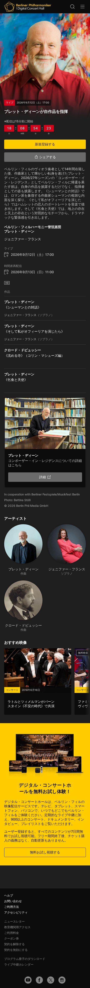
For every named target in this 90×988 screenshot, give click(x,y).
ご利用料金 (11, 932)
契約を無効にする (16, 949)
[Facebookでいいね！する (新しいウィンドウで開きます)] (39, 980)
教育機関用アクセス (17, 927)
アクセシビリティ (16, 912)
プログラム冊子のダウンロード (24, 959)
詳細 (42, 477)
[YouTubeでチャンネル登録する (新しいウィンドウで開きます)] (28, 980)
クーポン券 (11, 938)
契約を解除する (14, 944)
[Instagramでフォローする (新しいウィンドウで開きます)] (62, 980)
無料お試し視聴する (45, 852)
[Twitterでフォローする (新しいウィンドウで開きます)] (50, 980)
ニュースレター (14, 921)
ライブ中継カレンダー (18, 964)
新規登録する (45, 144)
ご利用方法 (11, 906)
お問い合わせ (13, 901)
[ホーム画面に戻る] (27, 7)
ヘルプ (8, 895)
